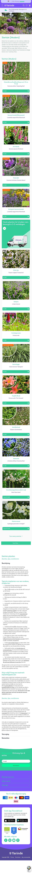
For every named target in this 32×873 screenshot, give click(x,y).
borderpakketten (8, 685)
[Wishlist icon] (28, 63)
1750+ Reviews (16, 1)
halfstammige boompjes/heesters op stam (14, 639)
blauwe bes (24, 713)
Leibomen (7, 593)
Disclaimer (17, 857)
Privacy (12, 857)
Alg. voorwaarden (26, 857)
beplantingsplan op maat (8, 687)
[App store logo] (9, 820)
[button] (2, 5)
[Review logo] (14, 830)
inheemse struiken (12, 610)
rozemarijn (4, 713)
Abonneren (16, 765)
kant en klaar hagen (13, 642)
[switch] (29, 871)
